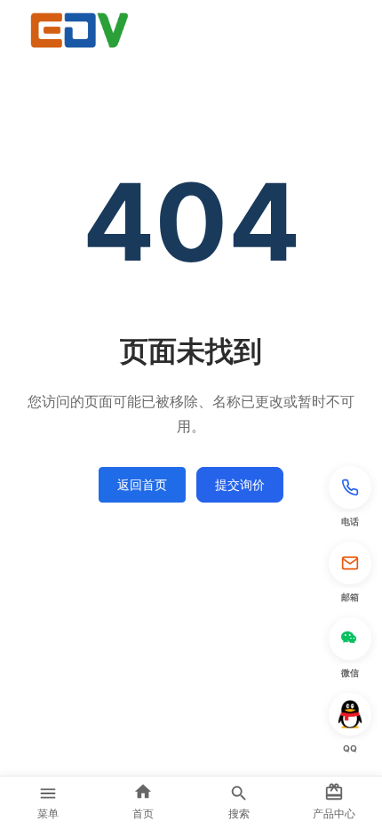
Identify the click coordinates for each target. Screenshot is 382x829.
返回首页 (142, 484)
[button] (350, 498)
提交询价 (240, 484)
